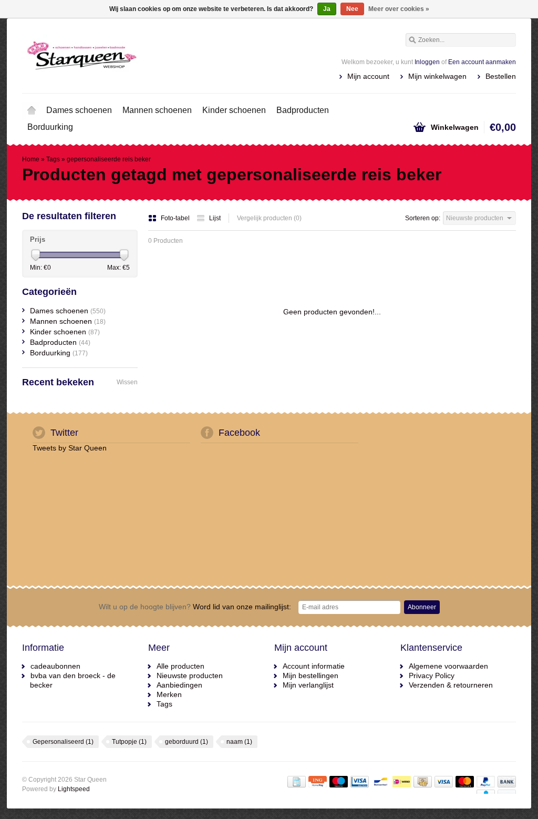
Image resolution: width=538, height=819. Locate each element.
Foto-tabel (176, 218)
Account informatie (314, 666)
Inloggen (427, 62)
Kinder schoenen (234, 110)
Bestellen (500, 76)
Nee (352, 9)
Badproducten (302, 110)
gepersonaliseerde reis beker (109, 159)
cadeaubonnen (55, 666)
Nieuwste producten (190, 675)
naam (239, 741)
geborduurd (186, 741)
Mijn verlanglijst (308, 685)
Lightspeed (74, 789)
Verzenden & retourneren (451, 685)
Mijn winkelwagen (437, 76)
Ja (326, 9)
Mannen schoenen (157, 110)
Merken (169, 694)
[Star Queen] (145, 55)
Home (31, 110)
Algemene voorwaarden (448, 666)
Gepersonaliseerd (63, 741)
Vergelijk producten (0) (269, 218)
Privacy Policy (431, 675)
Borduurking (50, 126)
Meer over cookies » (398, 9)
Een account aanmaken (482, 62)
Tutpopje (129, 741)
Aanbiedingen (179, 685)
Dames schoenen (79, 110)
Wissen (127, 382)
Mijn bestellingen (310, 675)
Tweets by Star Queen (70, 448)
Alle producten (180, 666)
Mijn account (368, 76)
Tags (53, 159)
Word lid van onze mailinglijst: (195, 606)
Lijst (215, 218)
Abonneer (422, 607)
